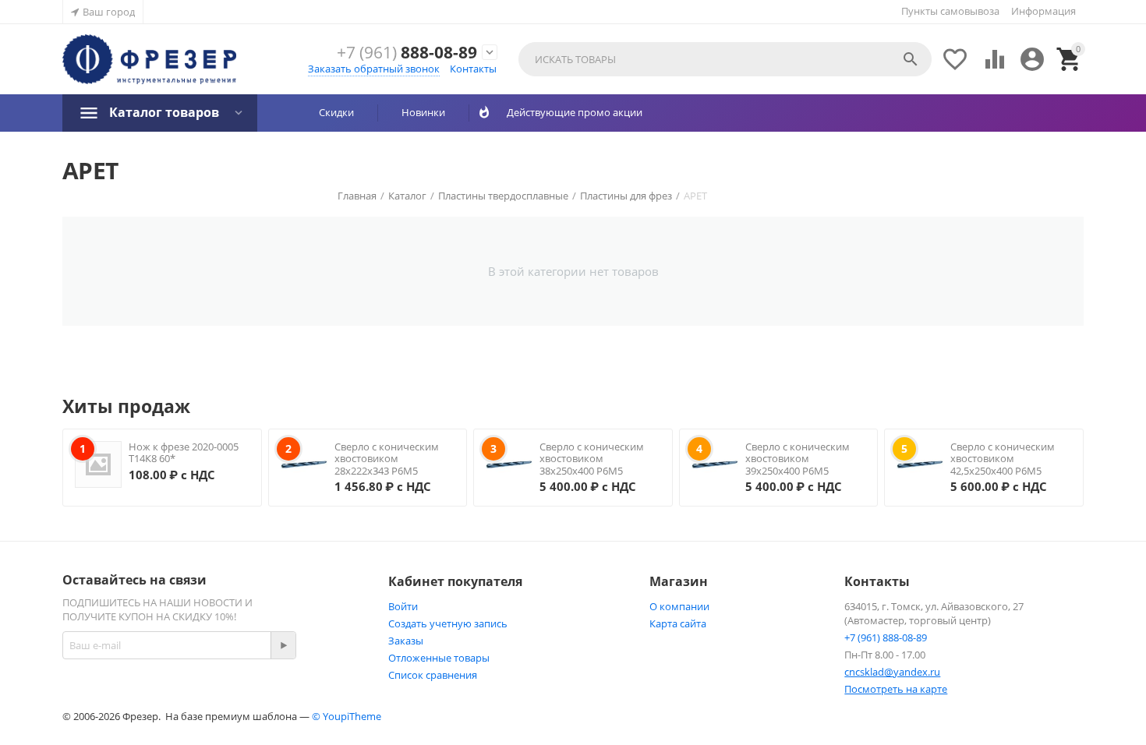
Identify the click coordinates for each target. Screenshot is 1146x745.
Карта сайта (677, 623)
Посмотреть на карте (895, 689)
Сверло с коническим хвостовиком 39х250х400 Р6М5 (797, 459)
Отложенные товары (439, 658)
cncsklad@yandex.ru (892, 672)
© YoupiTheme (346, 716)
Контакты (473, 69)
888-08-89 (407, 52)
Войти (403, 606)
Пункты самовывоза (950, 11)
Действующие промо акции (568, 112)
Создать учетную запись (448, 623)
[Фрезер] (149, 59)
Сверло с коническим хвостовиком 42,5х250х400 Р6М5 (1002, 459)
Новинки (423, 112)
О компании (679, 606)
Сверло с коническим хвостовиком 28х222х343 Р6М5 (386, 459)
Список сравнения (432, 675)
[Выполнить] (283, 645)
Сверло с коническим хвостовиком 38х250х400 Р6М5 (591, 459)
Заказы (405, 641)
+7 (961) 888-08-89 (885, 637)
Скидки (336, 112)
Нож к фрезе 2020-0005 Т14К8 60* (184, 453)
